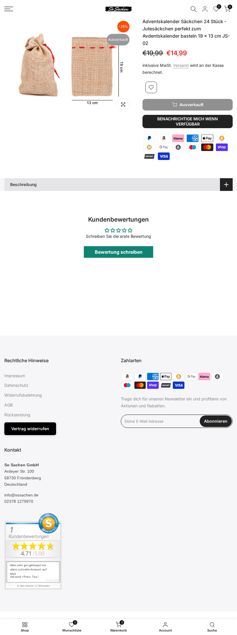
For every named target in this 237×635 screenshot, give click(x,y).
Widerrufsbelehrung (23, 395)
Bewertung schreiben (118, 252)
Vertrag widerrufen (30, 428)
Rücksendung (17, 414)
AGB (8, 404)
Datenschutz (16, 385)
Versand (181, 65)
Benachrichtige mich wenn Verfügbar (187, 121)
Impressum (14, 375)
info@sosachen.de (21, 495)
